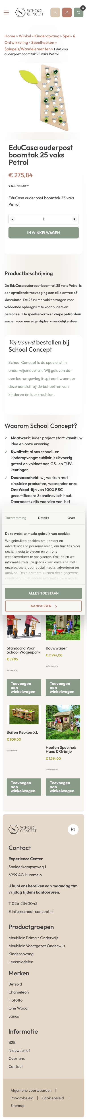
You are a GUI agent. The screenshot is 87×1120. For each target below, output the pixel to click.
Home (9, 36)
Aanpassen (41, 606)
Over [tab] (71, 518)
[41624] (43, 97)
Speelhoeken (42, 42)
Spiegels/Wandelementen (27, 48)
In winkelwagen (43, 232)
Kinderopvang (46, 36)
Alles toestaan (44, 593)
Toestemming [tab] (15, 518)
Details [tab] (43, 518)
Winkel (25, 36)
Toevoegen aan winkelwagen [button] (23, 687)
